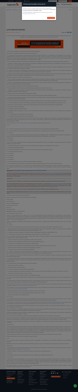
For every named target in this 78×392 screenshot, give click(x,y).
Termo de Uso (33, 13)
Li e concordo (51, 17)
